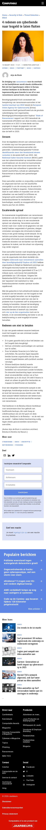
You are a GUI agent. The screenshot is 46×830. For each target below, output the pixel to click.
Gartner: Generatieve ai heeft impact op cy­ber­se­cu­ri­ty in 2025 (30, 664)
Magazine (6, 728)
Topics (5, 743)
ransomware (21, 82)
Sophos (37, 68)
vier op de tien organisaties (17, 312)
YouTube (30, 780)
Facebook (30, 767)
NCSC (29, 68)
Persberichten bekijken (28, 741)
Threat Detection (31, 15)
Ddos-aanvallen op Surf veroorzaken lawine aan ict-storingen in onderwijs (30, 691)
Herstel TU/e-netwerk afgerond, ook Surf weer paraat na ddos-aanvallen (29, 677)
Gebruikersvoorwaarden (12, 808)
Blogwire (26, 746)
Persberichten (28, 736)
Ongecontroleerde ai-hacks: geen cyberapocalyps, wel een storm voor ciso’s (19, 572)
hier (16, 512)
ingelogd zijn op (20, 532)
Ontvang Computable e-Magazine (11, 733)
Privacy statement (10, 814)
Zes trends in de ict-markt (29, 627)
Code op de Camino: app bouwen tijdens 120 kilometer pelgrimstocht (21, 602)
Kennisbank (7, 719)
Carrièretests (7, 715)
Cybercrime (7, 442)
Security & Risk (15, 15)
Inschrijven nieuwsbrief (7, 783)
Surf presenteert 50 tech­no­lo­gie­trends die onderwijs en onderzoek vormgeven (30, 641)
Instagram (30, 785)
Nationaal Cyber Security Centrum (16, 158)
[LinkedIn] (9, 455)
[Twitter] (13, 455)
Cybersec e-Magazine (11, 738)
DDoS (4, 18)
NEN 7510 (6, 756)
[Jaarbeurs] (23, 825)
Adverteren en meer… (31, 715)
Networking (7, 445)
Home (4, 15)
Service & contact (9, 778)
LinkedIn (29, 776)
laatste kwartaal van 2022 (13, 105)
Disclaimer (6, 801)
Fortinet (21, 68)
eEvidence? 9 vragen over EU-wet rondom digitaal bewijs (19, 582)
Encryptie (25, 442)
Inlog (4, 788)
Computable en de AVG (9, 772)
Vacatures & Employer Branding (32, 730)
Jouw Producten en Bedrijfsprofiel (31, 720)
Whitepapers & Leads (32, 725)
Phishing (19, 445)
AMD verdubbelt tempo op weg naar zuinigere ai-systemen (20, 591)
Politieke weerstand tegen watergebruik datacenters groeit (21, 562)
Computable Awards (10, 723)
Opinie (5, 68)
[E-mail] (4, 455)
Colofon (5, 767)
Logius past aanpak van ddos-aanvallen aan (28, 653)
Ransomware (7, 752)
